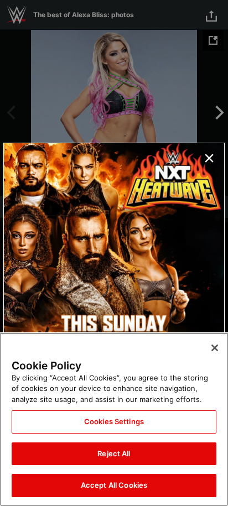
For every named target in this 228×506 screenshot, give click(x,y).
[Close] (215, 348)
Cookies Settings (114, 421)
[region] (114, 419)
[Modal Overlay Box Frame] (114, 253)
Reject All (113, 453)
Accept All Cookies (114, 485)
